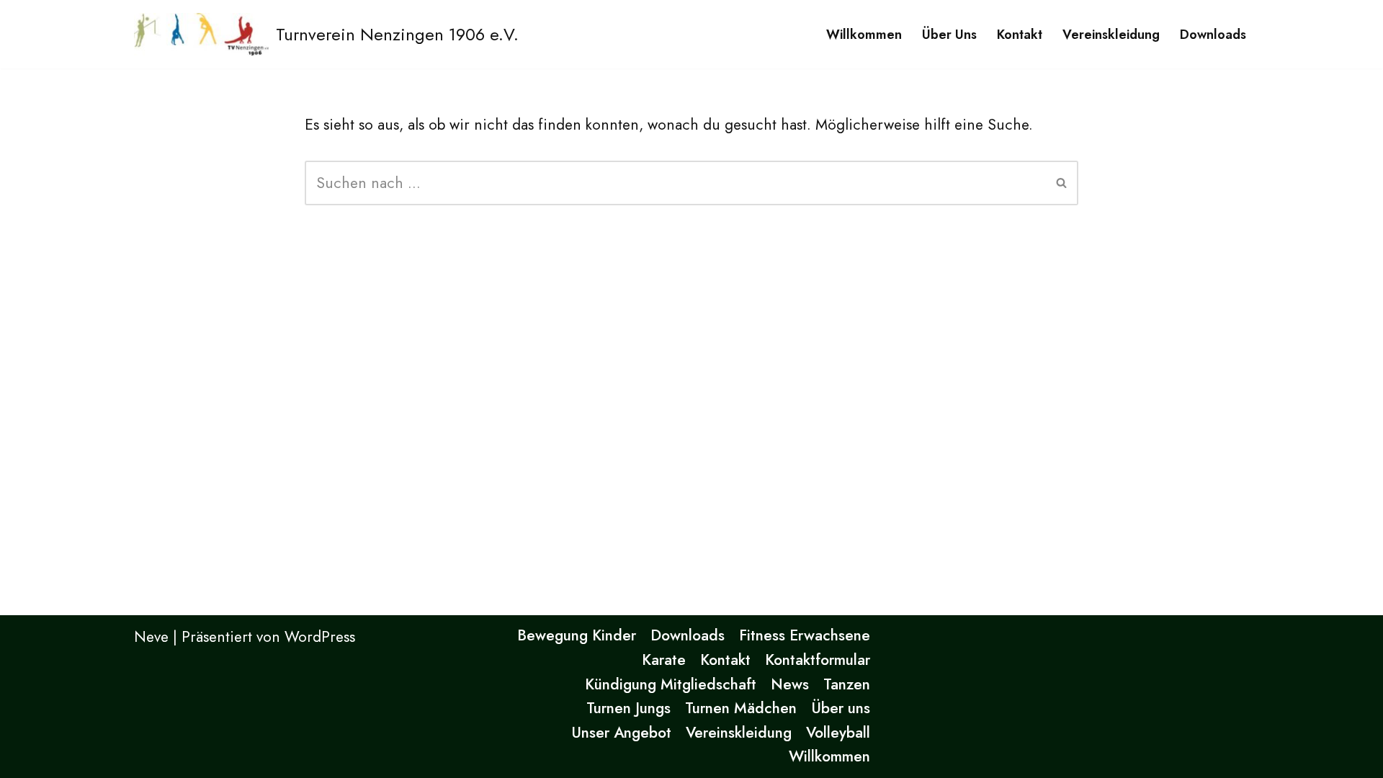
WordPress (320, 637)
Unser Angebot (621, 732)
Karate (664, 660)
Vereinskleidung (1111, 34)
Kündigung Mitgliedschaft (670, 684)
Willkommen (864, 34)
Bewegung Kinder (576, 635)
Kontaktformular (817, 660)
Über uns (949, 34)
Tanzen (846, 684)
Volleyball (838, 732)
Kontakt (1019, 34)
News (790, 684)
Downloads (1213, 34)
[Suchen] (1062, 183)
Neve (151, 637)
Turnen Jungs (628, 708)
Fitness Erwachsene (804, 635)
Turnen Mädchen (741, 708)
